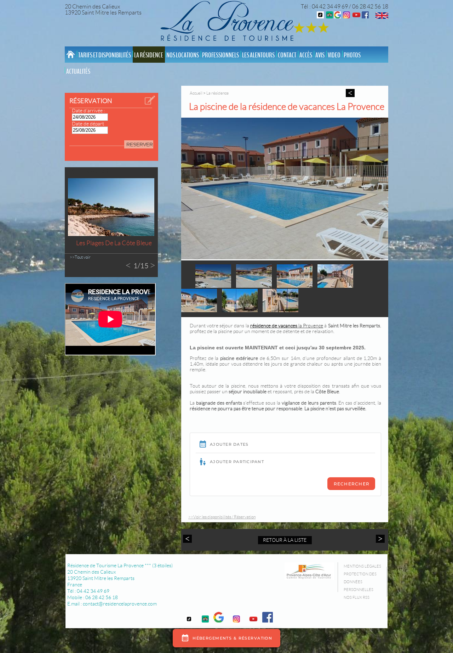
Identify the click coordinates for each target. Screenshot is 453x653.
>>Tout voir (80, 257)
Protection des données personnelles (360, 582)
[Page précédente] (188, 539)
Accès (305, 55)
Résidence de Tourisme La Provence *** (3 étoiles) (120, 565)
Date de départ (88, 123)
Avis (320, 55)
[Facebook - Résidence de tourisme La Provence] (365, 16)
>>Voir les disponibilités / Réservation (222, 516)
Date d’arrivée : (88, 110)
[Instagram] (346, 16)
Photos (352, 55)
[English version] (381, 17)
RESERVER (139, 144)
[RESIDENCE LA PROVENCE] (356, 16)
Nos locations (182, 55)
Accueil (196, 93)
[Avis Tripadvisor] (329, 16)
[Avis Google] (337, 16)
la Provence (286, 325)
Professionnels (220, 55)
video (334, 55)
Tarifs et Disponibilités (104, 55)
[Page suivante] (379, 539)
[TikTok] (320, 16)
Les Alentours (258, 55)
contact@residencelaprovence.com (120, 604)
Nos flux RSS (356, 597)
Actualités (78, 71)
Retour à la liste (284, 540)
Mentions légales (362, 566)
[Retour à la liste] (350, 93)
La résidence (148, 55)
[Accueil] (229, 22)
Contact (287, 55)
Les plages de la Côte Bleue (114, 243)
